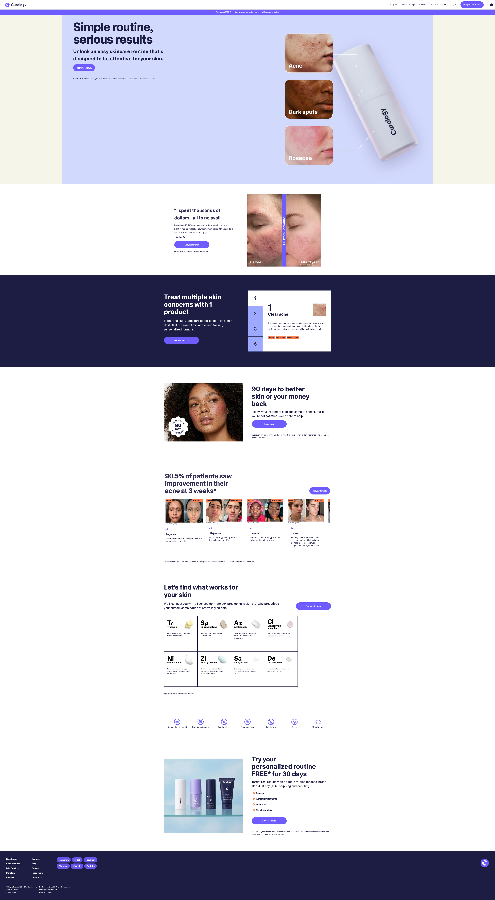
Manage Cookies (45, 892)
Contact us (37, 877)
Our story (10, 873)
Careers (35, 868)
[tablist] (255, 321)
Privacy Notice (11, 892)
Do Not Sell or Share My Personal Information (54, 887)
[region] (247, 527)
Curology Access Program (48, 890)
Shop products (13, 863)
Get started (11, 859)
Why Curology (12, 868)
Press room (37, 873)
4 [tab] (255, 344)
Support (36, 859)
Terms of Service (12, 890)
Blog (34, 863)
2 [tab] (255, 313)
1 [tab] (255, 298)
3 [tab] (255, 328)
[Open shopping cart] (491, 4)
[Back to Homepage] (16, 5)
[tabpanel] (297, 321)
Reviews (10, 877)
